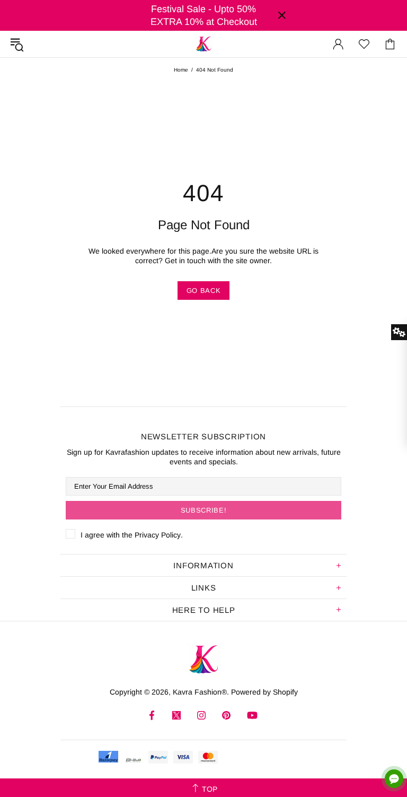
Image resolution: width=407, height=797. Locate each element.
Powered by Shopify (264, 692)
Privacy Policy (158, 535)
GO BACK (204, 290)
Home (181, 70)
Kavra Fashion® (203, 44)
